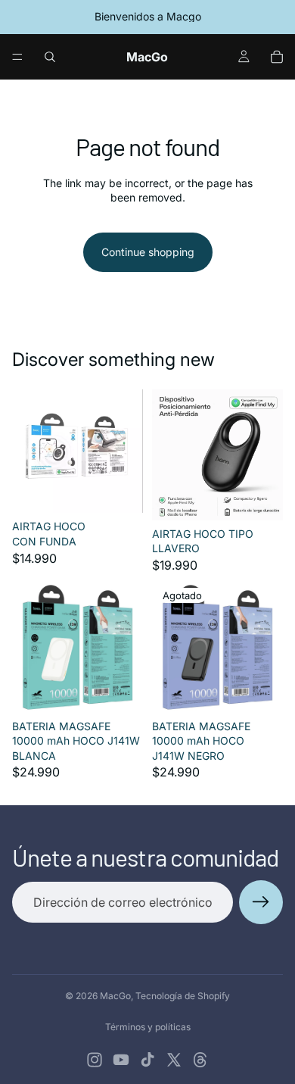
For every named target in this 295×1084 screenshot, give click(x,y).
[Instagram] (94, 1060)
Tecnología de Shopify (182, 995)
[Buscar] (50, 56)
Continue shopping (147, 251)
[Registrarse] (261, 902)
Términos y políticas (148, 1026)
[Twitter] (174, 1060)
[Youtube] (121, 1060)
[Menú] (17, 56)
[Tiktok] (147, 1060)
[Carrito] (276, 56)
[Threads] (200, 1060)
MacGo (115, 995)
